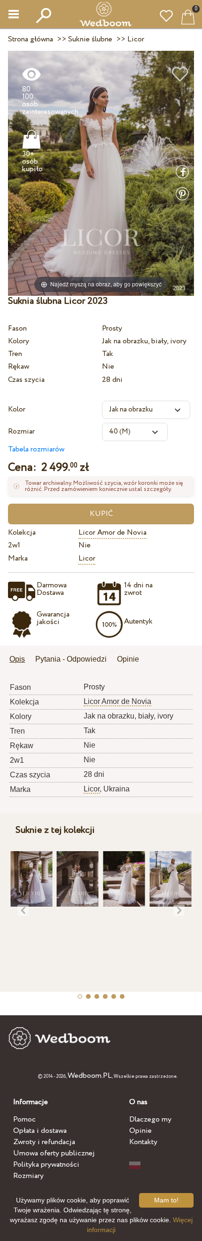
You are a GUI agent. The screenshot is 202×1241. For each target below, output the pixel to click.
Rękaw (18, 366)
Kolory (18, 341)
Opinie (140, 1130)
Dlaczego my (150, 1119)
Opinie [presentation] (128, 659)
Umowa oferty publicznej (54, 1153)
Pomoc (24, 1119)
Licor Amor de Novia (112, 532)
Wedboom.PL (90, 1075)
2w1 (14, 545)
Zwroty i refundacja (44, 1142)
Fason (17, 328)
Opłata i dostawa (40, 1130)
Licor (86, 558)
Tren (15, 353)
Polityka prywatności (46, 1164)
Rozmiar (21, 431)
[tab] (20, 660)
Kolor (16, 409)
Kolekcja (22, 532)
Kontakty (143, 1142)
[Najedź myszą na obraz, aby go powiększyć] (101, 172)
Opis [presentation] (17, 659)
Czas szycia (26, 379)
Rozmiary (28, 1175)
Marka (18, 558)
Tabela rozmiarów (36, 449)
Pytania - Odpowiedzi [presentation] (71, 659)
